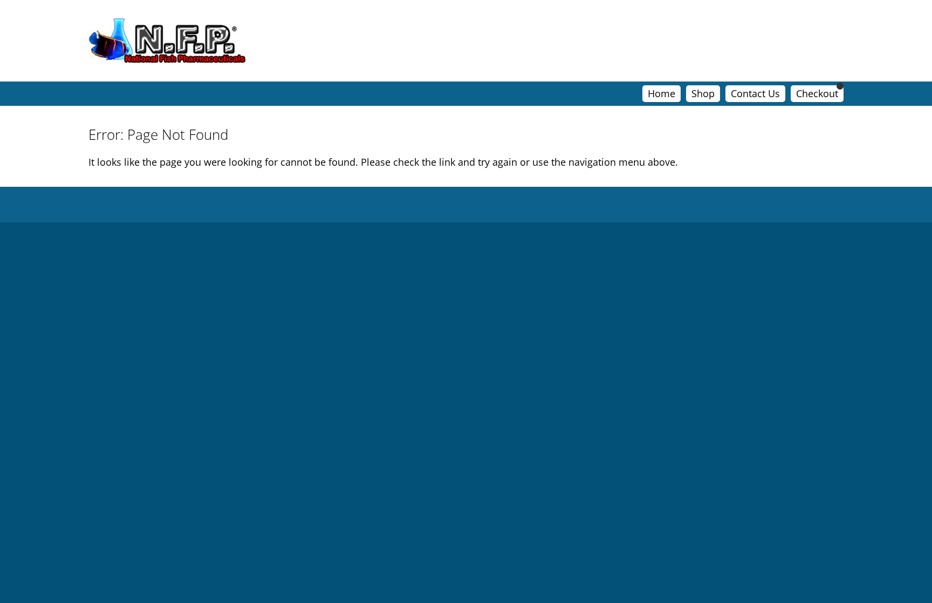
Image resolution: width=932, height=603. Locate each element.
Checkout (817, 93)
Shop (703, 93)
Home (661, 93)
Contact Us (755, 93)
